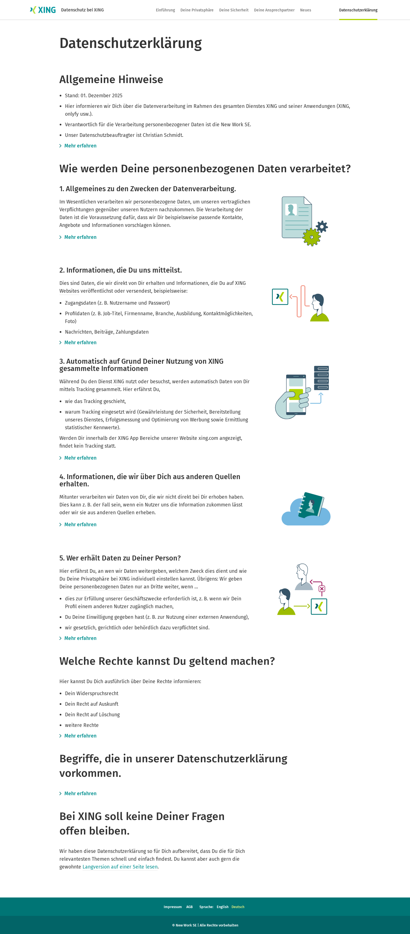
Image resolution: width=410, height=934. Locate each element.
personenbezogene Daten (161, 201)
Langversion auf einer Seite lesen (120, 866)
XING (119, 381)
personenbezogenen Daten (103, 586)
